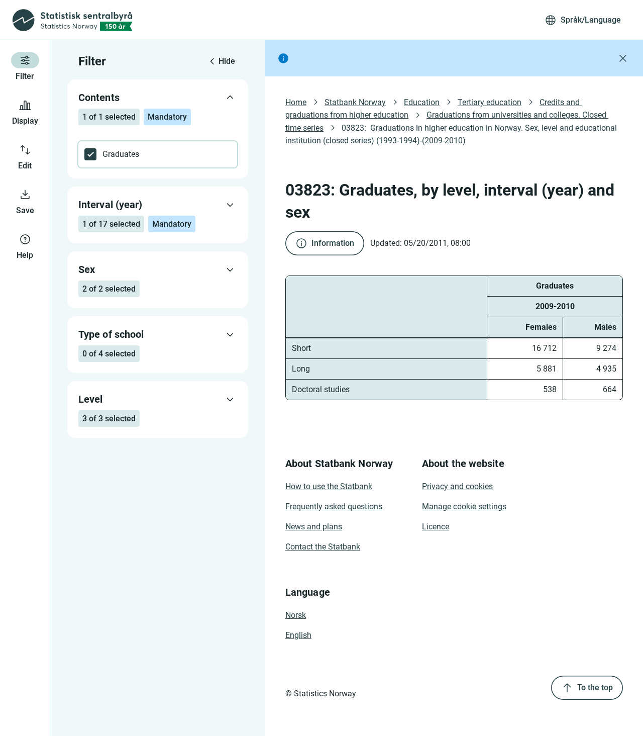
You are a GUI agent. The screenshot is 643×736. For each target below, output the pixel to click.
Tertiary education (489, 102)
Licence (435, 526)
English (298, 635)
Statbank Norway (355, 102)
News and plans (313, 526)
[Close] (623, 58)
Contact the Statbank (322, 546)
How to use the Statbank (328, 486)
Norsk (295, 615)
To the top (595, 687)
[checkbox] (157, 154)
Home (295, 102)
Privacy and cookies (457, 486)
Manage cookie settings (464, 506)
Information (332, 243)
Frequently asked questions (333, 506)
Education (422, 102)
